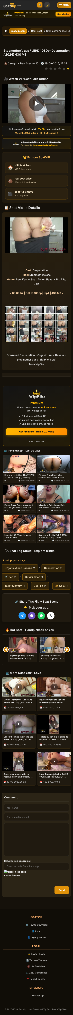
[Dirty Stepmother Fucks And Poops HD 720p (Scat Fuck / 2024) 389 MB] (19, 687)
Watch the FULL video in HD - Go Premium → (36, 133)
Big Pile (38, 585)
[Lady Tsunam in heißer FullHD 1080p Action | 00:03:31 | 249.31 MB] (54, 761)
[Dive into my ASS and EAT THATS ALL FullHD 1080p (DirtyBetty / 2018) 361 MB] (19, 464)
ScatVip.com (18, 30)
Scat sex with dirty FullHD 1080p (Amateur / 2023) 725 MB (53, 536)
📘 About (36, 931)
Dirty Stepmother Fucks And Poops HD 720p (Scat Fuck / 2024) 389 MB (18, 701)
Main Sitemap (37, 995)
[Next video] (67, 649)
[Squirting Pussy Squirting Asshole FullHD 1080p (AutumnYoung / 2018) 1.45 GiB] (22, 645)
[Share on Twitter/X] (50, 615)
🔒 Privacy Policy (36, 954)
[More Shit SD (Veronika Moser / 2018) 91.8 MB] (19, 524)
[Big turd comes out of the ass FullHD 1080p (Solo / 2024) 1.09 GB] (19, 724)
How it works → (36, 441)
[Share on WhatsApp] (41, 615)
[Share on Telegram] (22, 615)
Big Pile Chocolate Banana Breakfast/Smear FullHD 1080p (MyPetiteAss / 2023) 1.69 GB (53, 701)
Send (62, 890)
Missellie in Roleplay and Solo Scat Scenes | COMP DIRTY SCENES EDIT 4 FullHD (52, 506)
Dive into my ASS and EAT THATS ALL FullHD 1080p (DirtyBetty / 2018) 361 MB (19, 476)
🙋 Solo (60, 585)
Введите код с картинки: (17, 861)
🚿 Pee (9, 577)
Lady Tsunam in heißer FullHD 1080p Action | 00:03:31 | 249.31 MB (54, 775)
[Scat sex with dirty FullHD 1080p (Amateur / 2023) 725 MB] (53, 524)
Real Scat (36, 30)
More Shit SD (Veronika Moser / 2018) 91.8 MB (18, 536)
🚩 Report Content (36, 979)
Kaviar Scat (32, 577)
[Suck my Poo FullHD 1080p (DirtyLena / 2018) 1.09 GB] (53, 645)
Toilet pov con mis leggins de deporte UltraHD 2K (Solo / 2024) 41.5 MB (53, 738)
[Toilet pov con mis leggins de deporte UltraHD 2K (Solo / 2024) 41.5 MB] (54, 724)
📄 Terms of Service (36, 960)
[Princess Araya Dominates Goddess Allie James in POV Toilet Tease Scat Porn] (53, 464)
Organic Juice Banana (18, 568)
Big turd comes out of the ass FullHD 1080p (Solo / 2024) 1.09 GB (18, 738)
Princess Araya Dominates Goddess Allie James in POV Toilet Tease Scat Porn (51, 476)
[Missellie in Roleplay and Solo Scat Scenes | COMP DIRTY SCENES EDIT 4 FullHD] (53, 494)
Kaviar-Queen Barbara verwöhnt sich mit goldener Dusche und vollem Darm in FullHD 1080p (18, 506)
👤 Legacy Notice (37, 937)
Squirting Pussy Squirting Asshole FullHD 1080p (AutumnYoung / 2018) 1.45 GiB (22, 659)
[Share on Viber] (31, 615)
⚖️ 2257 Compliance (36, 972)
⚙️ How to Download (37, 924)
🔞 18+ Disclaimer (36, 966)
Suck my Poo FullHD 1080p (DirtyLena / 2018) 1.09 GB (53, 658)
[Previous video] (6, 649)
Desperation (51, 568)
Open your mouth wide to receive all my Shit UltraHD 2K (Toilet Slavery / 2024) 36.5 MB (18, 775)
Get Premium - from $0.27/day (36, 431)
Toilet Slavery (13, 585)
